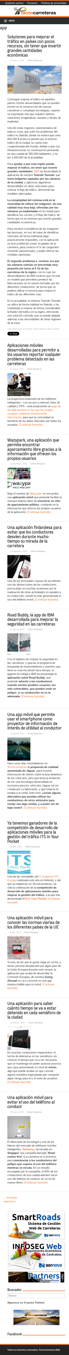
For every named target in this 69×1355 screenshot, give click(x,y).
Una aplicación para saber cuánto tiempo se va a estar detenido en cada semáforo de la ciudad (34, 1010)
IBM (36, 171)
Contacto (32, 2)
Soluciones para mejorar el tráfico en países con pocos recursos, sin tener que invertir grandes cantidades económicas (34, 46)
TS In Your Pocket (35, 898)
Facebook (14, 1334)
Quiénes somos (14, 2)
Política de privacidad (53, 2)
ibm (24, 329)
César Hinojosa (34, 60)
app (20, 329)
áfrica (14, 329)
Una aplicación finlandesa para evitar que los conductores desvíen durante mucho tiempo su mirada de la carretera (34, 536)
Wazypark (36, 493)
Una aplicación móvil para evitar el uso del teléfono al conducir (31, 1102)
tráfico (49, 329)
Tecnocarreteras (17, 767)
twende (56, 329)
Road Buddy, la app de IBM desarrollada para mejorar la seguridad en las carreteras (32, 619)
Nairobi (42, 329)
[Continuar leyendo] (30, 424)
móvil (35, 329)
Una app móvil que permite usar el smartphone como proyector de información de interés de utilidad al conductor (34, 721)
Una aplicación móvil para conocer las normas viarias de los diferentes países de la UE (33, 922)
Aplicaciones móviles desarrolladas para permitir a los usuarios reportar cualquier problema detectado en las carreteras (34, 354)
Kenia (29, 329)
